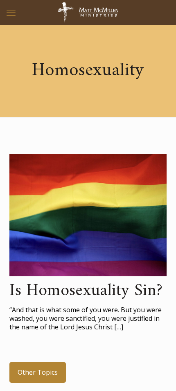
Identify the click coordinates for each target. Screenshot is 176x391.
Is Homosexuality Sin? (85, 291)
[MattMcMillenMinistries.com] (88, 12)
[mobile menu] (11, 12)
